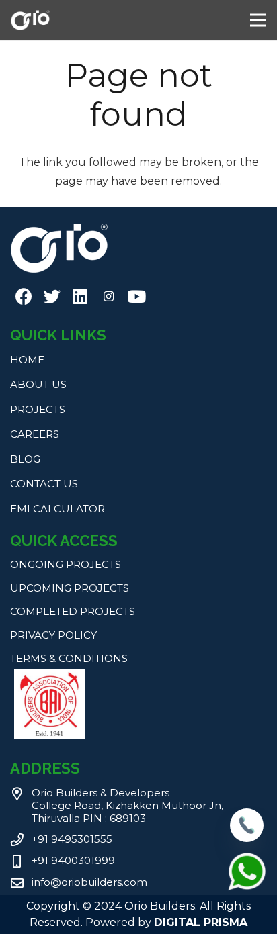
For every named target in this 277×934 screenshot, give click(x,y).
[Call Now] (247, 838)
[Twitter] (51, 296)
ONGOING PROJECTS (65, 564)
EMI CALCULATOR (57, 508)
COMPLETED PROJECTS (72, 611)
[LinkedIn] (80, 296)
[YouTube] (136, 296)
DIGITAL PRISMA (200, 922)
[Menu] (258, 20)
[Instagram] (108, 296)
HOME (27, 359)
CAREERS (34, 434)
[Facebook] (23, 296)
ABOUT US (38, 384)
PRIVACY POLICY (53, 634)
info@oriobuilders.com (89, 882)
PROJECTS (37, 409)
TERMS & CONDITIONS (69, 658)
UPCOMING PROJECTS (69, 587)
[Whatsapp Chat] (247, 888)
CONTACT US (44, 483)
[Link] (30, 20)
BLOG (25, 459)
